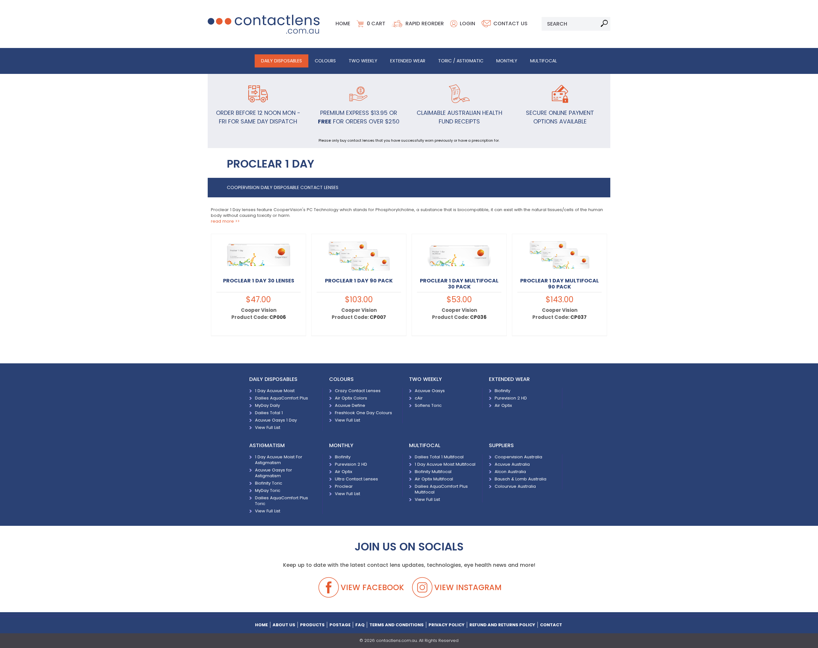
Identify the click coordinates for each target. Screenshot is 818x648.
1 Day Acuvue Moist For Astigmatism (278, 460)
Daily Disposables (281, 61)
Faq (360, 625)
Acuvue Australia (512, 464)
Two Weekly (363, 61)
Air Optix (503, 405)
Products (312, 625)
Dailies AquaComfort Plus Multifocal (441, 489)
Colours (325, 61)
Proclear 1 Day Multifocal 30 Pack (459, 283)
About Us (284, 625)
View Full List (267, 427)
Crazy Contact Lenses (358, 391)
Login (467, 23)
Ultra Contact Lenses (356, 479)
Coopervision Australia (518, 457)
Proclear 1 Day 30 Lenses (258, 280)
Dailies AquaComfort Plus (281, 398)
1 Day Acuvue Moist (275, 391)
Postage (340, 625)
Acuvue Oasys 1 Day (276, 420)
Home (343, 23)
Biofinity (502, 391)
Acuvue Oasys (430, 391)
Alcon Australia (510, 472)
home (261, 625)
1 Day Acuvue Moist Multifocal (445, 464)
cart (376, 23)
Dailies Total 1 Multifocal (439, 457)
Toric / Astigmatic (460, 61)
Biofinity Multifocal (433, 472)
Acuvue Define (350, 405)
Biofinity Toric (268, 483)
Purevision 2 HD (511, 398)
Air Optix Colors (351, 398)
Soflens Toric (428, 405)
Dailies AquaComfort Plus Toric (281, 501)
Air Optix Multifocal (434, 479)
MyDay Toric (267, 490)
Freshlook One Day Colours (363, 413)
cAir (419, 398)
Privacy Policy (446, 625)
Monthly (506, 61)
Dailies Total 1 (269, 413)
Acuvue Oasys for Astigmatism (273, 473)
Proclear (344, 486)
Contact (551, 625)
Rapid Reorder (424, 23)
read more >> (225, 221)
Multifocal (543, 61)
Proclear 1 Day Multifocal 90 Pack (559, 283)
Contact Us (510, 23)
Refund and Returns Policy (502, 625)
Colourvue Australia (517, 486)
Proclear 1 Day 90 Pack (359, 280)
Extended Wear (407, 61)
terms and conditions (396, 625)
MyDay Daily (267, 405)
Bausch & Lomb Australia (520, 479)
